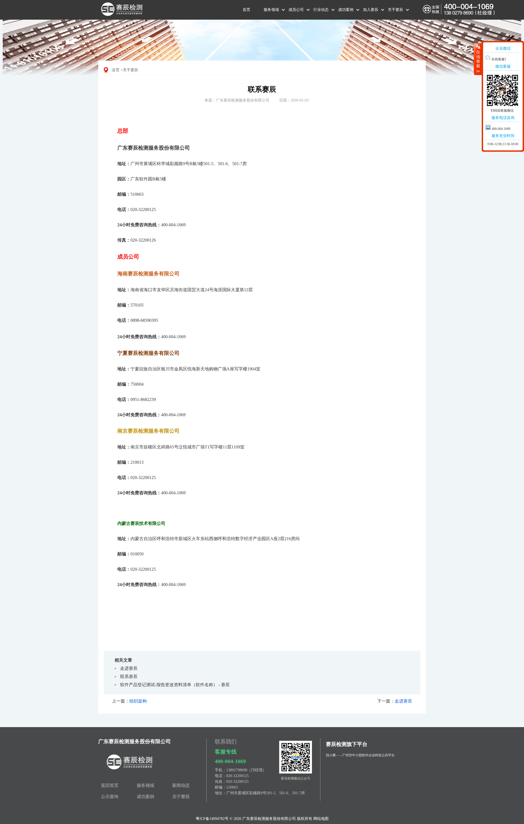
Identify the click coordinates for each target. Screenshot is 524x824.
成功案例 (345, 10)
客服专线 (226, 752)
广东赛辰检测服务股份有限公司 (134, 741)
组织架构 (138, 701)
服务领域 (271, 10)
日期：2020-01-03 (294, 100)
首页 (246, 10)
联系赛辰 (129, 676)
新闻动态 (181, 785)
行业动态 (321, 10)
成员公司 (296, 10)
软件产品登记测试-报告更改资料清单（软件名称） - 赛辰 (175, 684)
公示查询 (109, 796)
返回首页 (109, 785)
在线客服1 (498, 59)
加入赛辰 (370, 10)
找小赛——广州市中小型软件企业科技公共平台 (360, 755)
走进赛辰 (129, 668)
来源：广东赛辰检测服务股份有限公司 (236, 100)
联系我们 (226, 742)
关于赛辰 (395, 10)
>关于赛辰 (129, 70)
